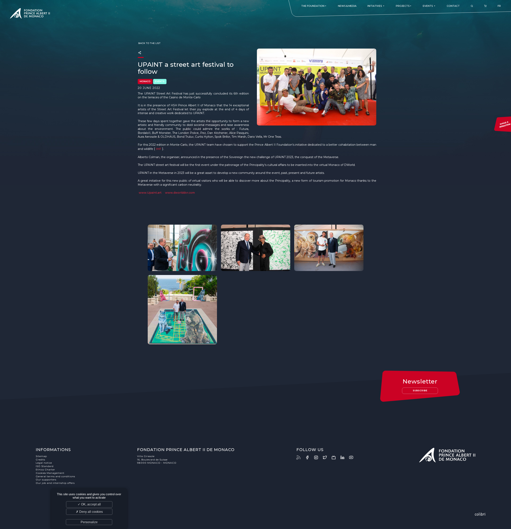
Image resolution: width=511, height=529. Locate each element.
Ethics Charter (45, 469)
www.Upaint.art (150, 192)
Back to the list (149, 43)
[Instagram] (318, 457)
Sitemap (41, 456)
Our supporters (46, 479)
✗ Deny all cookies (89, 511)
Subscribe (420, 390)
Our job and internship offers (55, 482)
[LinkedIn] (344, 457)
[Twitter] (327, 457)
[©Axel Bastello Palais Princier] (182, 248)
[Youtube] (353, 457)
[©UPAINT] (328, 248)
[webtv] (336, 457)
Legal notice (44, 462)
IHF (158, 149)
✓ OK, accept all (89, 504)
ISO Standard (44, 466)
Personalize (89, 522)
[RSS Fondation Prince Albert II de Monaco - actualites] (300, 457)
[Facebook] (309, 457)
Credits (40, 459)
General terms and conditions (55, 476)
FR (499, 5)
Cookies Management (50, 472)
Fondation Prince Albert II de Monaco (30, 14)
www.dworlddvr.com (180, 192)
